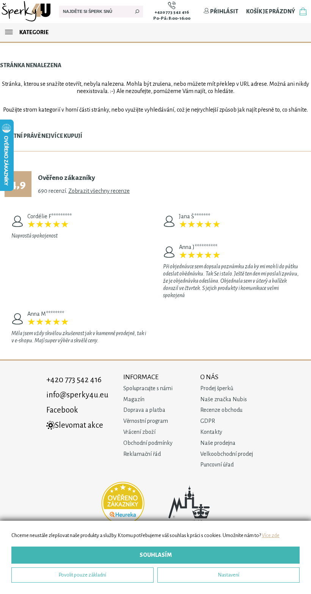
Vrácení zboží (139, 432)
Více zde (271, 535)
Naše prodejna (218, 443)
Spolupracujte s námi (148, 388)
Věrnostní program (145, 421)
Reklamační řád (142, 454)
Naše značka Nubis (223, 399)
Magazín (134, 399)
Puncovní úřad (217, 465)
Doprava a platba (144, 410)
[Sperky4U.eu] (26, 21)
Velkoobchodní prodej (226, 454)
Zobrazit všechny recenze (99, 191)
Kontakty (211, 432)
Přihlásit (223, 11)
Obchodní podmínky (148, 443)
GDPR (207, 421)
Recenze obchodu (221, 410)
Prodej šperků (216, 388)
